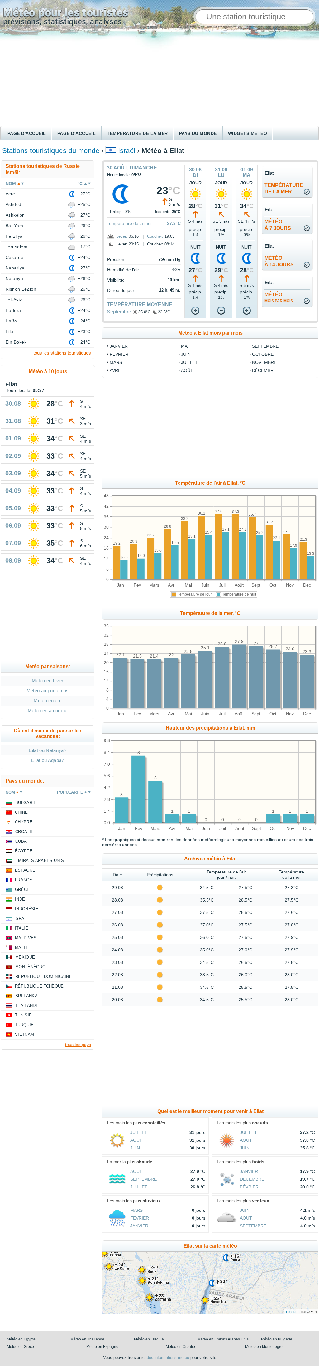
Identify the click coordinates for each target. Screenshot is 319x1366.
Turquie (24, 1024)
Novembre (264, 362)
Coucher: (155, 236)
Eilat (10, 331)
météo (278, 297)
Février (119, 354)
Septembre (119, 311)
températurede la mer (283, 188)
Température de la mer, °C (210, 613)
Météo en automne (47, 710)
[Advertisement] (159, 79)
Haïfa (11, 320)
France (23, 880)
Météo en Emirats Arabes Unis (223, 1339)
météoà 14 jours (279, 261)
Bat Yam (14, 225)
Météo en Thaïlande (87, 1339)
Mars (116, 362)
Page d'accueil (26, 133)
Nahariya (15, 267)
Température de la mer (137, 133)
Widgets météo (247, 133)
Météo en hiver (47, 680)
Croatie (24, 831)
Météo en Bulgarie (276, 1339)
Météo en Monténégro (264, 1347)
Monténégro (30, 966)
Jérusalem (16, 246)
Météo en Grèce (20, 1347)
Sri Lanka (26, 995)
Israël (127, 151)
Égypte (23, 851)
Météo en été (47, 700)
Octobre (263, 354)
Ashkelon (15, 214)
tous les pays (78, 1044)
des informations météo (168, 1357)
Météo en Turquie (149, 1339)
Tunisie (23, 1015)
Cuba (21, 841)
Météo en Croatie (180, 1347)
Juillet (189, 362)
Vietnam (24, 1034)
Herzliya (14, 236)
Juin (186, 354)
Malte (22, 947)
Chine (21, 812)
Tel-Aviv (14, 299)
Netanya (14, 278)
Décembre (264, 370)
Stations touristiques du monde (50, 151)
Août (187, 370)
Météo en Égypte (21, 1339)
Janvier (119, 346)
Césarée (14, 257)
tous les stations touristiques (62, 352)
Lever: (121, 236)
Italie (21, 928)
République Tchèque (39, 986)
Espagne (25, 870)
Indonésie (26, 909)
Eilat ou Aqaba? (47, 760)
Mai (185, 346)
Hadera (13, 310)
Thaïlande (27, 1005)
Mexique (25, 957)
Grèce (22, 889)
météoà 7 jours (277, 225)
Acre (10, 193)
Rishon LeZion (21, 289)
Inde (20, 899)
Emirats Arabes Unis (39, 860)
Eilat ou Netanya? (47, 750)
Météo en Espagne (102, 1347)
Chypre (23, 822)
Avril (116, 370)
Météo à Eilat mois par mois (210, 333)
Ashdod (13, 204)
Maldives (26, 937)
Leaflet (291, 1311)
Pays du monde (198, 133)
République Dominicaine (43, 976)
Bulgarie (26, 802)
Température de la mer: (130, 223)
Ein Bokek (16, 342)
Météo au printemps (47, 690)
